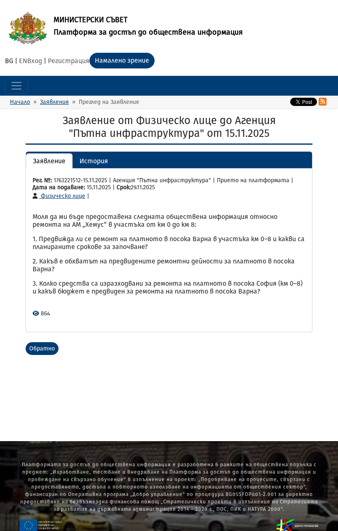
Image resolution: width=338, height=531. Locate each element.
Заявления (54, 102)
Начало (20, 102)
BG (9, 61)
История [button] (94, 161)
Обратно (42, 348)
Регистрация (68, 61)
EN (23, 61)
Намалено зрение (122, 60)
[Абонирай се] (322, 101)
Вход (34, 61)
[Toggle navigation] (16, 86)
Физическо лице (62, 196)
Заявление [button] (49, 161)
